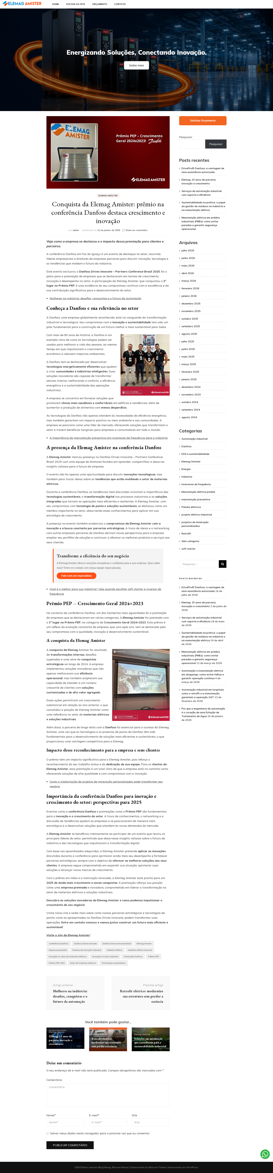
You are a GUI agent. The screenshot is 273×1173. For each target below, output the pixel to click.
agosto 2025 (189, 333)
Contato (120, 4)
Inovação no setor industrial (105, 956)
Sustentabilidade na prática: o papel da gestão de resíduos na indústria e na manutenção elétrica (203, 206)
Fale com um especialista (76, 575)
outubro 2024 (190, 402)
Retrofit (186, 533)
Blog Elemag (104, 1167)
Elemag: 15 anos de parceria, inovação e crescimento (60, 1040)
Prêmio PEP (153, 956)
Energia (186, 469)
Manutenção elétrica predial (198, 491)
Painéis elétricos (191, 507)
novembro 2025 (191, 311)
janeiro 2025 (189, 379)
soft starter (188, 548)
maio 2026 (188, 265)
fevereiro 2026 (190, 288)
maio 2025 (188, 356)
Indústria (187, 476)
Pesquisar (185, 137)
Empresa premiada (58, 950)
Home (55, 4)
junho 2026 (188, 258)
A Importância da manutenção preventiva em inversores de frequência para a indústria (109, 438)
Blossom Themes (158, 1167)
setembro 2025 (191, 326)
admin (76, 230)
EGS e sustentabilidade (195, 453)
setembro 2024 (191, 409)
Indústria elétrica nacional (140, 950)
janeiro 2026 (189, 295)
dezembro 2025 (191, 303)
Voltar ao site (75, 4)
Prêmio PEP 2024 (56, 963)
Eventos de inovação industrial (87, 950)
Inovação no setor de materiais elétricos (68, 956)
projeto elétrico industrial (197, 514)
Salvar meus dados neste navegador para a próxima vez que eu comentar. (100, 1133)
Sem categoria (190, 541)
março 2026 (189, 280)
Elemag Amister (108, 195)
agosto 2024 (189, 417)
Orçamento (99, 4)
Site (134, 1115)
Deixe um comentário (137, 230)
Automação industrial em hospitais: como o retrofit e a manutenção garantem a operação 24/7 (203, 693)
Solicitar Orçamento (203, 120)
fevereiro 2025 (190, 371)
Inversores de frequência (196, 484)
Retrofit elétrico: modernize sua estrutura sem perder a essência (106, 1042)
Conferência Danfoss (58, 943)
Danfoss (186, 446)
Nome (51, 1115)
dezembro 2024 (191, 386)
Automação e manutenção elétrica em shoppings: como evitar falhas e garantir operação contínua (203, 674)
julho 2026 (188, 250)
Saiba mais (136, 65)
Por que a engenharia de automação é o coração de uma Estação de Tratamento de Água (203, 712)
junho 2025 (188, 349)
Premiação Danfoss (133, 956)
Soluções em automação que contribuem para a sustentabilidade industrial (150, 1042)
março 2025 (189, 364)
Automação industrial (195, 438)
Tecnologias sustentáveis (114, 963)
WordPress (192, 1167)
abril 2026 (188, 273)
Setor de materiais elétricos (83, 963)
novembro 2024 (191, 394)
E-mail (94, 1115)
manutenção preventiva (196, 499)
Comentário (54, 1080)
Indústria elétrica (114, 950)
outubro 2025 (190, 318)
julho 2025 (188, 341)
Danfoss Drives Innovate (85, 943)
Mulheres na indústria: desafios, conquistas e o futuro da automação (95, 298)
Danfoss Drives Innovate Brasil (117, 943)
